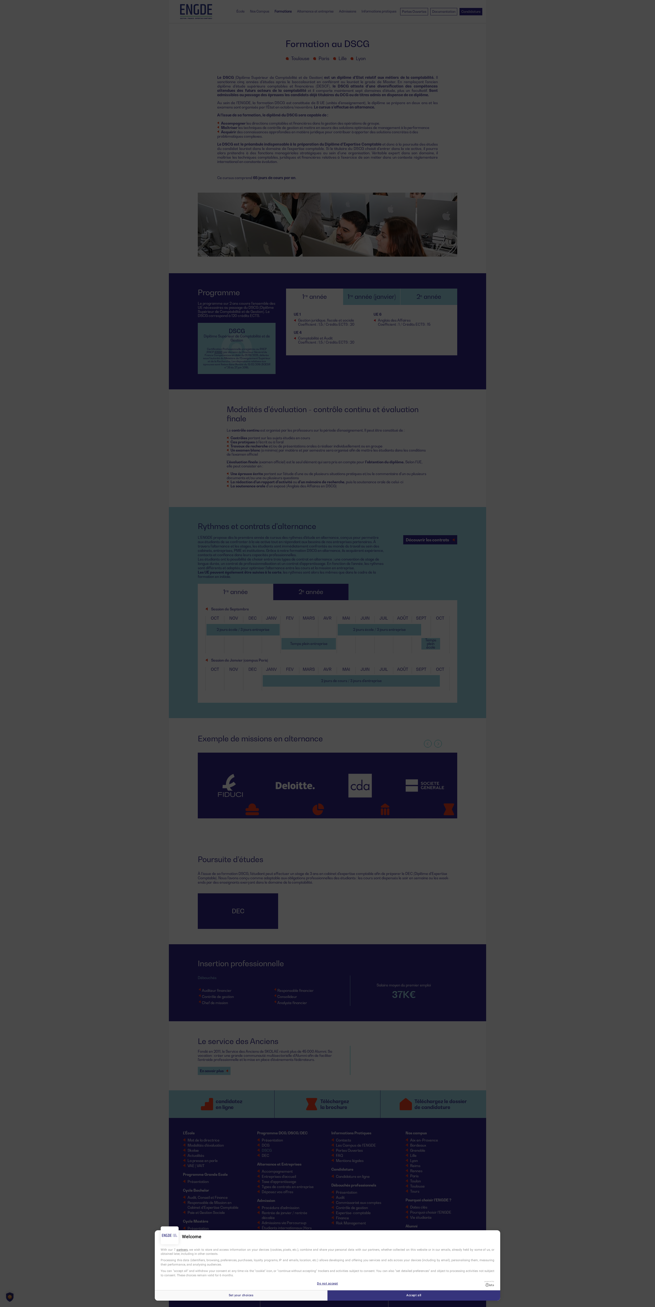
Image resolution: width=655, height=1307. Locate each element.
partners (182, 1249)
